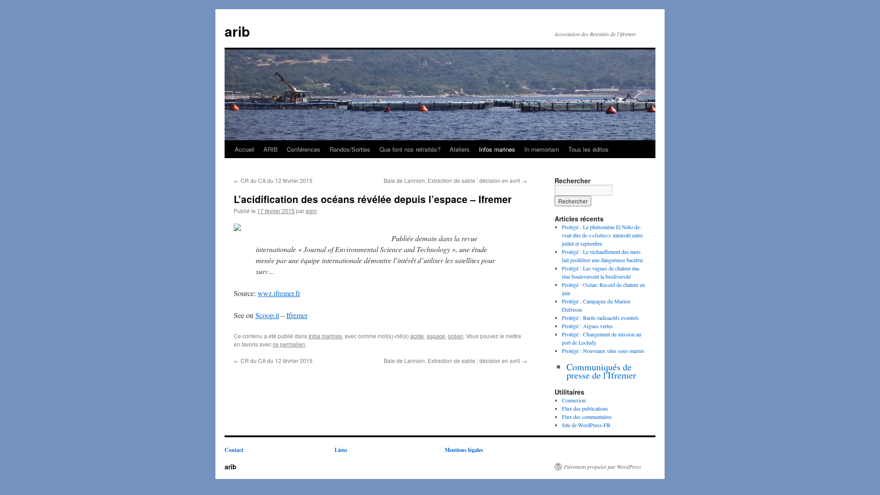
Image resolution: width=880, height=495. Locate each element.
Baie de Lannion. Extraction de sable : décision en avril (455, 180)
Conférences (303, 149)
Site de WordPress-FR (586, 425)
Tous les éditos (588, 149)
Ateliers (460, 149)
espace (436, 336)
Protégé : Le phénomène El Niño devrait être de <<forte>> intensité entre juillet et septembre (602, 235)
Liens (341, 450)
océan (455, 336)
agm (311, 210)
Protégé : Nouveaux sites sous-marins (603, 350)
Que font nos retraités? (410, 149)
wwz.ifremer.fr (279, 293)
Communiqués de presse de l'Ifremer (601, 371)
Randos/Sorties (350, 149)
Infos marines (497, 149)
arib (237, 31)
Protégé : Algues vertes (587, 326)
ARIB (271, 149)
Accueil (244, 149)
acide (417, 336)
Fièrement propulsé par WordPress (602, 466)
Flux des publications (585, 408)
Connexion (574, 400)
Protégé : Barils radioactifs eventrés (600, 317)
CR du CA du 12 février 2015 (273, 180)
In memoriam (541, 149)
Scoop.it (267, 315)
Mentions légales (464, 450)
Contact (234, 450)
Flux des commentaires (587, 416)
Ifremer (297, 315)
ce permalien (289, 344)
